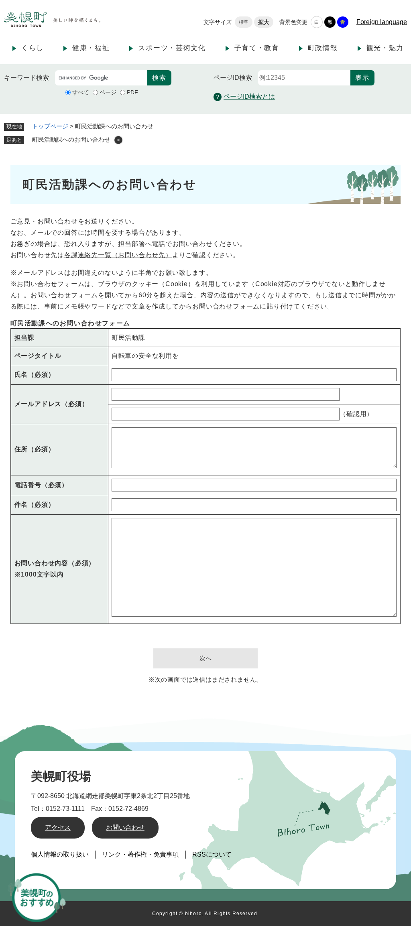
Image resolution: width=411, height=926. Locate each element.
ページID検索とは (249, 96)
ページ (108, 92)
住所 (34, 449)
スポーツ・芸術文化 (172, 48)
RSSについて (212, 854)
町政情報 (323, 48)
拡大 (263, 22)
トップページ (50, 126)
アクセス (58, 827)
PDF (132, 92)
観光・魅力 (385, 48)
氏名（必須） (34, 374)
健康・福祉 (91, 48)
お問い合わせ (125, 827)
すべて (80, 92)
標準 (243, 22)
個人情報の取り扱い (60, 854)
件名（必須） (34, 504)
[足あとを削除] (118, 140)
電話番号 (41, 484)
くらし (32, 48)
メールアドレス (51, 403)
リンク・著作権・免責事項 (140, 854)
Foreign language (381, 21)
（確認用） (356, 413)
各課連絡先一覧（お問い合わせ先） (118, 255)
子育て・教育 (256, 48)
